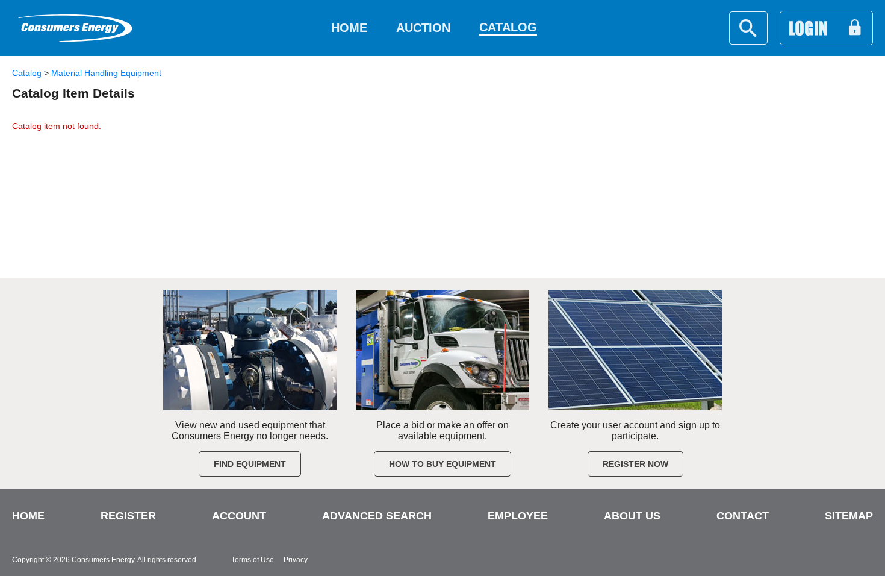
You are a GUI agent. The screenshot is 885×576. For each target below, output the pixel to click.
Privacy (296, 560)
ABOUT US (632, 516)
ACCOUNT (239, 516)
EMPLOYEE (518, 516)
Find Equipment (250, 464)
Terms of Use (252, 560)
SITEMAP (849, 516)
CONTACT (742, 516)
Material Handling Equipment (106, 73)
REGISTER (128, 516)
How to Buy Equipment (442, 464)
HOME (28, 516)
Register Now (635, 464)
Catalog (27, 73)
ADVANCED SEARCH (377, 516)
